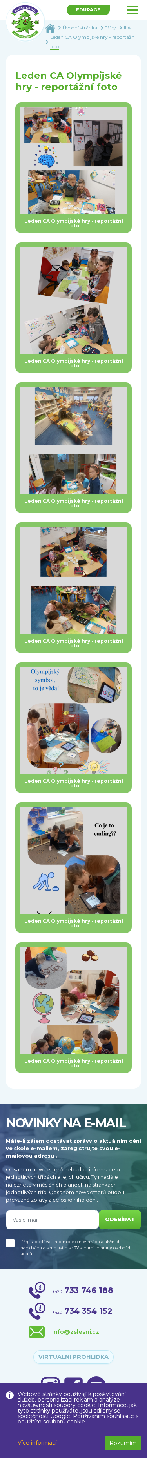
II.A (127, 28)
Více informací (37, 1442)
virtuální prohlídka (73, 1356)
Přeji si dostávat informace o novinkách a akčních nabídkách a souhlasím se (76, 1247)
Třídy (110, 28)
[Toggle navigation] (132, 10)
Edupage (88, 10)
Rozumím (123, 1443)
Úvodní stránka (80, 28)
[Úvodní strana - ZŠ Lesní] (50, 28)
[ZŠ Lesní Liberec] (25, 22)
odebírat (120, 1219)
